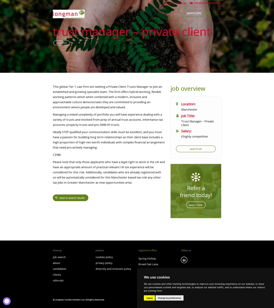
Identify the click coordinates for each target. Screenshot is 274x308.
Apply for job (196, 148)
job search (59, 257)
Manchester (189, 109)
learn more (196, 205)
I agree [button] (149, 298)
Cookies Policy (104, 257)
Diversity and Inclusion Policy (113, 268)
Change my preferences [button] (169, 298)
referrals (58, 280)
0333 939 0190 (177, 3)
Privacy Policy (104, 263)
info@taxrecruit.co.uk (207, 3)
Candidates (59, 268)
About (56, 263)
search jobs (194, 13)
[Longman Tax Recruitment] (69, 14)
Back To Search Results (72, 198)
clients (57, 274)
